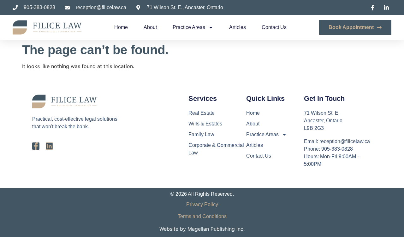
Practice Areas (189, 27)
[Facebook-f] (35, 146)
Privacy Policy (202, 204)
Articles (237, 27)
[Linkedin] (49, 146)
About (150, 27)
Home (121, 27)
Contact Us (274, 27)
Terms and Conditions (202, 216)
